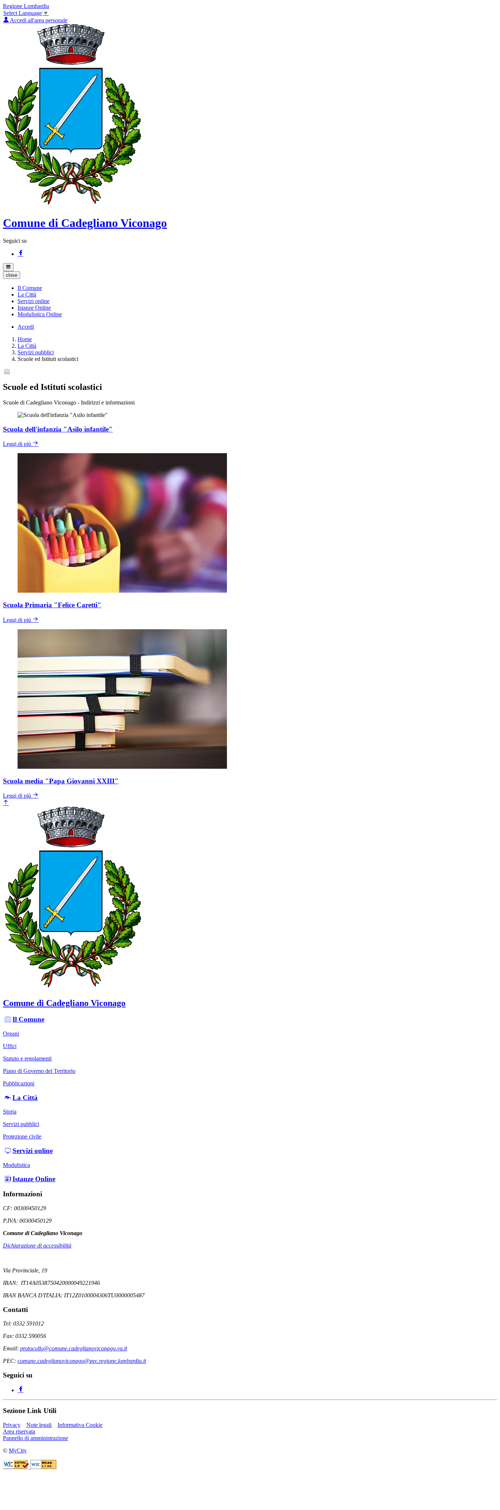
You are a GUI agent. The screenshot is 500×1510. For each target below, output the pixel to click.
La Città (27, 346)
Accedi (26, 327)
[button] (30, 288)
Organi (11, 1033)
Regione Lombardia (26, 6)
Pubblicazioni (18, 1083)
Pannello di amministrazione (35, 1438)
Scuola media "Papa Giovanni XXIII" (61, 781)
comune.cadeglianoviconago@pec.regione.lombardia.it (82, 1361)
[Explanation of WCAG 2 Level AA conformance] (43, 1467)
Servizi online (32, 1151)
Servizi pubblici (36, 352)
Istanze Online (33, 1179)
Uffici (9, 1046)
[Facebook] (20, 254)
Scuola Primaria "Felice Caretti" (52, 605)
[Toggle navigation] (8, 267)
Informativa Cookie (79, 1425)
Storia (9, 1111)
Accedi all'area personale (38, 20)
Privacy (11, 1425)
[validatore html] (16, 1467)
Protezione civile (22, 1136)
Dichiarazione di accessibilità (37, 1245)
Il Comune (28, 1019)
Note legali (39, 1425)
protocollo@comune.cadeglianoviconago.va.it (73, 1348)
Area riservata (19, 1431)
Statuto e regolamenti (27, 1058)
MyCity (18, 1450)
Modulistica (16, 1165)
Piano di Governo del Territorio (39, 1071)
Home (25, 339)
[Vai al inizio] (6, 803)
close (11, 275)
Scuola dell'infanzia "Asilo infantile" (58, 429)
